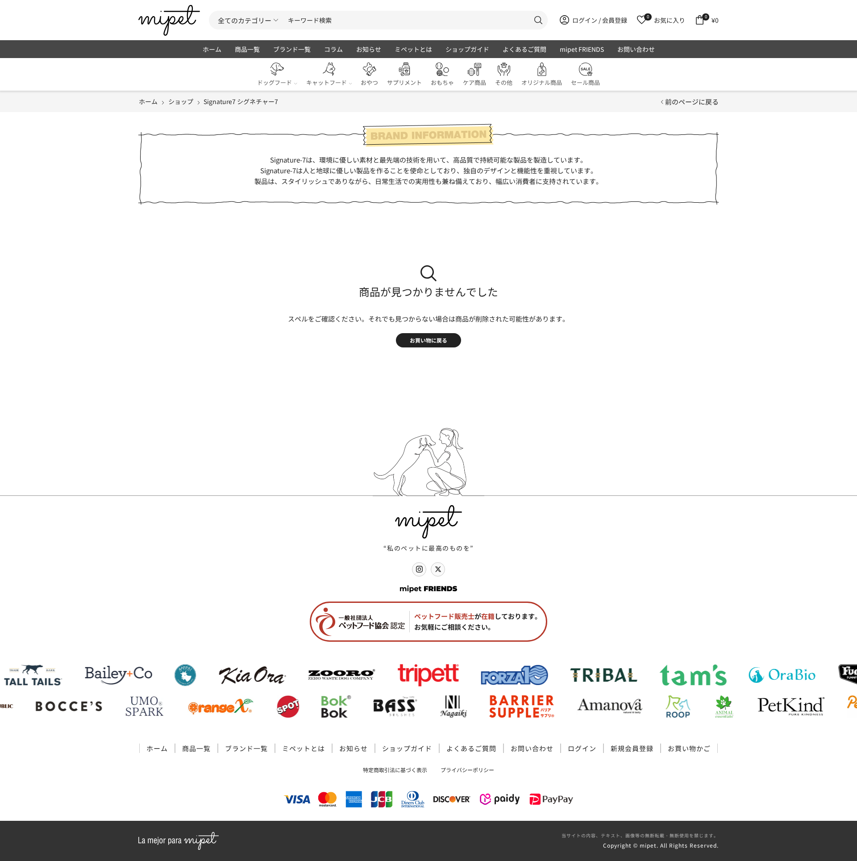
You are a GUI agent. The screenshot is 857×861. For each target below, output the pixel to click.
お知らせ (368, 49)
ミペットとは (413, 49)
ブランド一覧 (292, 49)
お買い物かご (689, 748)
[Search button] (538, 20)
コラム (333, 49)
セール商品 (585, 82)
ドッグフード (274, 82)
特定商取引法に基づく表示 (395, 769)
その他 (503, 82)
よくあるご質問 (524, 49)
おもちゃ (442, 82)
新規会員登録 (632, 748)
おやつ (369, 82)
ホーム (212, 49)
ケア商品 (474, 82)
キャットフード (326, 82)
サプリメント (404, 82)
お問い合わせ (636, 49)
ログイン (582, 748)
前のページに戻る (692, 101)
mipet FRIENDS (582, 49)
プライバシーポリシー (467, 769)
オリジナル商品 (541, 82)
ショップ (180, 101)
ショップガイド (467, 49)
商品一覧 (247, 49)
